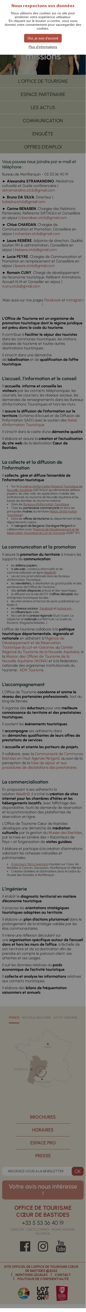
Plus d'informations (43, 47)
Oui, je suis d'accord (43, 38)
